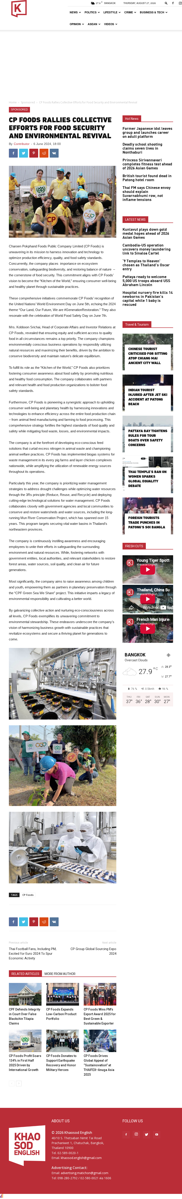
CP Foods (28, 894)
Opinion (75, 24)
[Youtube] (156, 1134)
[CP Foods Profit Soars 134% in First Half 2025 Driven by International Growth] (25, 1041)
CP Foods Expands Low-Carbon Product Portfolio (61, 1014)
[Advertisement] (91, 63)
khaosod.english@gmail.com (81, 1158)
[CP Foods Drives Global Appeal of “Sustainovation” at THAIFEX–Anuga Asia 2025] (100, 1041)
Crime (128, 12)
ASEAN (92, 24)
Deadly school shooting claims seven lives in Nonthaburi (142, 148)
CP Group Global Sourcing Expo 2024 (93, 951)
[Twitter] (146, 1134)
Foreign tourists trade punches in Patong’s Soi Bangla (146, 522)
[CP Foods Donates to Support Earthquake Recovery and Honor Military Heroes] (62, 1041)
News (74, 12)
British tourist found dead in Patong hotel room (147, 178)
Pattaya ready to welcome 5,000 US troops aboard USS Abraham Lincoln (146, 281)
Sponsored (28, 102)
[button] (166, 3)
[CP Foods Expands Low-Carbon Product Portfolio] (62, 994)
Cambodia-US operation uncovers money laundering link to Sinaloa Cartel (146, 249)
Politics (91, 12)
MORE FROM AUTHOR (60, 974)
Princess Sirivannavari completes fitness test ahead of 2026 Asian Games (147, 164)
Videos (109, 24)
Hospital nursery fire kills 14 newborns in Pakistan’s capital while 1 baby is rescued (148, 299)
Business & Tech (152, 12)
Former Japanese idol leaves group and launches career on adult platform (147, 133)
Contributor (22, 144)
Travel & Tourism (137, 324)
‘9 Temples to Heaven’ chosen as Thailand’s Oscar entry (146, 265)
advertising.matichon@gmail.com (84, 1173)
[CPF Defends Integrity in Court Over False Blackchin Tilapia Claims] (25, 994)
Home (13, 102)
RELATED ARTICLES (25, 974)
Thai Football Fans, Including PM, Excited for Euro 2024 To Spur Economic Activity (32, 953)
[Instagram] (136, 1134)
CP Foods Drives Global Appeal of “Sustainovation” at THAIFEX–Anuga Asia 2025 (99, 1065)
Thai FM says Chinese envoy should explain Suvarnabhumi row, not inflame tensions (146, 194)
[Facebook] (173, 3)
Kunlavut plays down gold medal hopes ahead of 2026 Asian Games (146, 234)
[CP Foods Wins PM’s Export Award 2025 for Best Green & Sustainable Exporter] (100, 994)
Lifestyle (110, 12)
